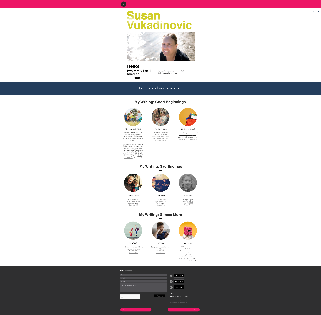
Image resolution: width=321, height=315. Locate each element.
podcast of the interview (135, 150)
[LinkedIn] (171, 287)
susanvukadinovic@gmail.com (182, 296)
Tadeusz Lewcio (135, 201)
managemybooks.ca (182, 302)
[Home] (123, 4)
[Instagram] (171, 281)
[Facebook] (171, 275)
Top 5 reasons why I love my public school (188, 135)
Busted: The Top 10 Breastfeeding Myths (159, 135)
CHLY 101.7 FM (138, 154)
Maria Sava (189, 201)
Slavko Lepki (162, 201)
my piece (162, 132)
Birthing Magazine (160, 140)
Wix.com (196, 301)
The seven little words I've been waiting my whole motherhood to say (133, 134)
